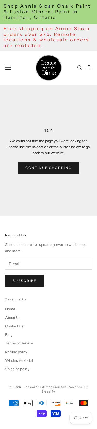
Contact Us (14, 326)
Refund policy (16, 352)
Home (10, 309)
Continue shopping (48, 167)
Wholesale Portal (19, 360)
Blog (8, 334)
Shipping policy (17, 369)
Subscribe (24, 281)
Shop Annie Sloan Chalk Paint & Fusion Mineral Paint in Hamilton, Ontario (47, 12)
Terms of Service (19, 343)
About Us (12, 317)
